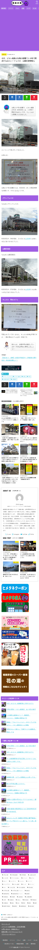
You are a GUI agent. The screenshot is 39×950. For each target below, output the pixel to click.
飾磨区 (15, 906)
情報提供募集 (20, 943)
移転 (12, 903)
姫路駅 (27, 893)
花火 (18, 903)
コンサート (13, 881)
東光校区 (26, 900)
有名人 (19, 900)
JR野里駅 (23, 875)
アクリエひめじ (15, 878)
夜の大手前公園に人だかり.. (16, 784)
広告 (27, 943)
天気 (29, 376)
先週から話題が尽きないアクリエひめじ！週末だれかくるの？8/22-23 (21, 801)
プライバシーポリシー (9, 934)
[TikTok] (31, 534)
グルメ (17, 8)
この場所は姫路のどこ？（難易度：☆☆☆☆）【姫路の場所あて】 (18, 716)
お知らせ (4, 54)
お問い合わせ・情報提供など (11, 929)
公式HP (28, 238)
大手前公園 (6, 890)
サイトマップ (6, 924)
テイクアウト (7, 884)
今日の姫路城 (21, 887)
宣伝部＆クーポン (9, 943)
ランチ (24, 884)
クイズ (28, 8)
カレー (5, 881)
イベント (11, 8)
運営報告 (33, 943)
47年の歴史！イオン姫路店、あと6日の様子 (21, 709)
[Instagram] (15, 534)
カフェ (32, 878)
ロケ (5, 887)
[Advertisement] (19, 31)
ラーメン (32, 884)
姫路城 (27, 890)
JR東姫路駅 (15, 875)
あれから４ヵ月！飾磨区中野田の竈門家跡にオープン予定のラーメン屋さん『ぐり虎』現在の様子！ (19, 821)
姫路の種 (15, 947)
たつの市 (6, 878)
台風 (24, 376)
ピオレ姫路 (17, 376)
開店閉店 (3, 8)
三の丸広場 (12, 887)
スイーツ (29, 881)
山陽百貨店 (6, 379)
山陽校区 (20, 897)
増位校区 (30, 887)
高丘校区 (32, 906)
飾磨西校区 (23, 906)
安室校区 (6, 897)
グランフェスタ (7, 376)
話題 (23, 8)
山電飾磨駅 (29, 897)
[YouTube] (24, 534)
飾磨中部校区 (7, 906)
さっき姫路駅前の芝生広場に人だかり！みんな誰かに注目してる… (21, 760)
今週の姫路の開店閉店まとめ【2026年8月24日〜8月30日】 (21, 810)
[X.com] (8, 534)
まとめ (34, 8)
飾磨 (35, 903)
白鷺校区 (14, 379)
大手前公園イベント (18, 890)
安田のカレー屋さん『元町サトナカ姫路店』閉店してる (21, 730)
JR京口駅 (6, 875)
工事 (5, 900)
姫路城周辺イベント (18, 893)
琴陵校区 (34, 900)
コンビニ (21, 881)
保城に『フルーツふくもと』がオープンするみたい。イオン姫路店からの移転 (21, 723)
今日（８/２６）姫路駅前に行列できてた (20, 703)
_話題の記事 (32, 875)
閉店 (24, 903)
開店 (30, 903)
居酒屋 (13, 897)
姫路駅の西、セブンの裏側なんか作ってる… (21, 777)
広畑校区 (11, 900)
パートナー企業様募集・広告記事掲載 (13, 927)
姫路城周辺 (6, 893)
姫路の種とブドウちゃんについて (12, 932)
